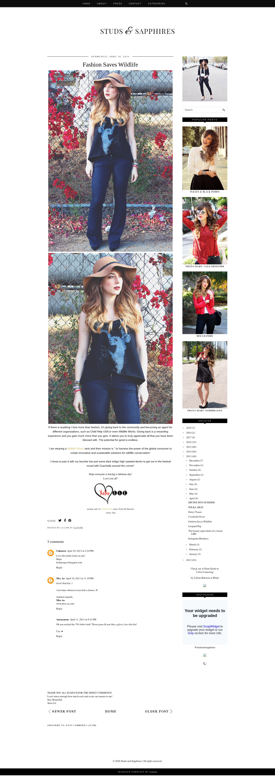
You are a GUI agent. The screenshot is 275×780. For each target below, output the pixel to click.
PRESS (117, 3)
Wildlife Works (75, 448)
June (191, 489)
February (193, 549)
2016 (189, 442)
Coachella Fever (196, 516)
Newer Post (64, 711)
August (193, 479)
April (192, 498)
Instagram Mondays (198, 538)
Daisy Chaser (195, 512)
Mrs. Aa (60, 578)
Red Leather (205, 336)
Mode (216, 577)
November (194, 465)
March (192, 544)
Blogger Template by (137, 772)
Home (86, 3)
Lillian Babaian (202, 577)
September (194, 474)
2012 (189, 560)
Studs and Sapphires (131, 761)
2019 (189, 427)
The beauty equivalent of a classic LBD (205, 532)
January (193, 554)
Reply (59, 567)
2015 (189, 447)
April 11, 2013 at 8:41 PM (83, 619)
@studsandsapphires (205, 647)
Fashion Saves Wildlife (200, 521)
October (193, 470)
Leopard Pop (194, 526)
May (191, 493)
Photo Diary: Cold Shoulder (205, 266)
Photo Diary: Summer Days (204, 410)
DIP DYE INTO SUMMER (201, 502)
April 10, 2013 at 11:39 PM (80, 578)
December (194, 460)
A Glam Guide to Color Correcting (207, 570)
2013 (189, 456)
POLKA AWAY (196, 507)
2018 (189, 432)
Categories (156, 3)
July (191, 484)
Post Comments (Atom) (81, 725)
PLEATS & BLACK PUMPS (205, 192)
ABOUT (102, 3)
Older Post (157, 711)
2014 (189, 451)
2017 (189, 437)
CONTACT (135, 3)
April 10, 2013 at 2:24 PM (80, 550)
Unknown (61, 550)
